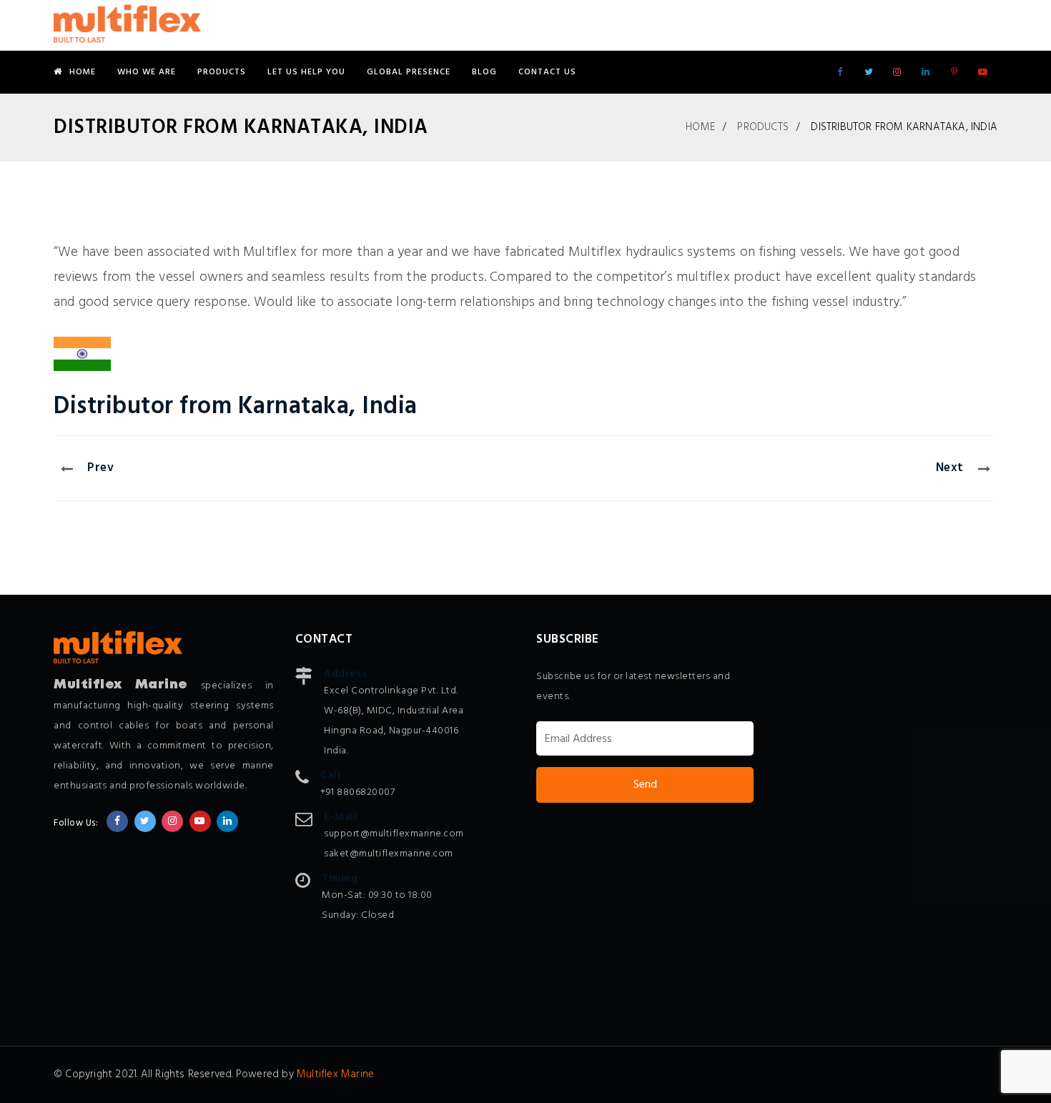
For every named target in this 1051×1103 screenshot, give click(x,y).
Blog (484, 72)
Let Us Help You (306, 72)
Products (221, 72)
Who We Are (146, 72)
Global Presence (408, 72)
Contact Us (547, 72)
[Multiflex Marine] (127, 25)
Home (82, 72)
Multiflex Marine (335, 1074)
